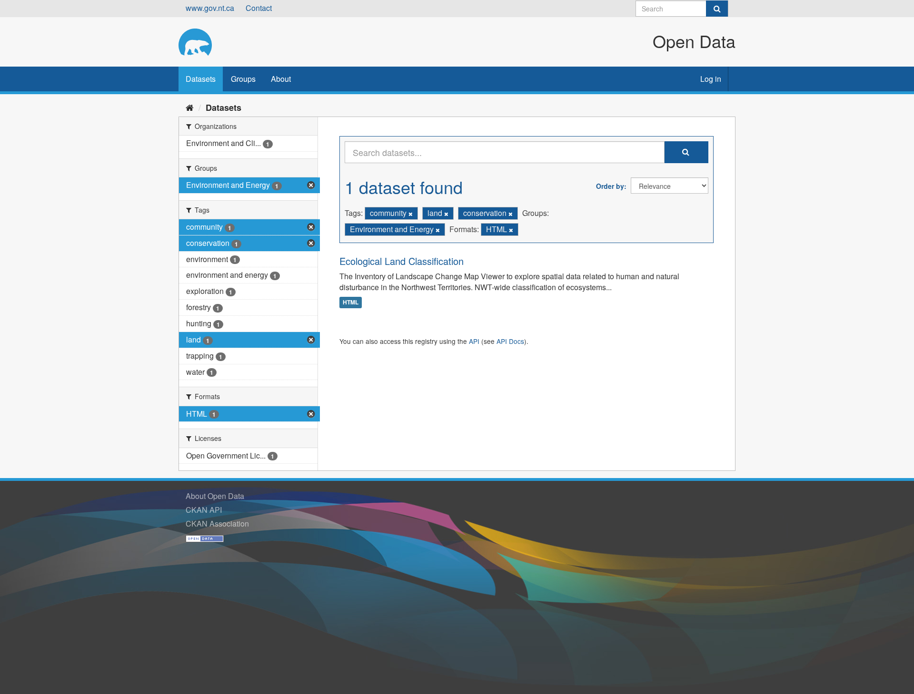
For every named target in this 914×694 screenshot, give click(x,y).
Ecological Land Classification (401, 261)
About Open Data (215, 495)
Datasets (201, 78)
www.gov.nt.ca (210, 7)
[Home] (190, 107)
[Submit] (717, 8)
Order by (610, 186)
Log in (710, 78)
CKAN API (204, 509)
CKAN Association (217, 523)
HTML (350, 302)
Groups (243, 78)
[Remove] (410, 213)
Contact (259, 7)
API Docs (510, 341)
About (281, 78)
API (474, 341)
